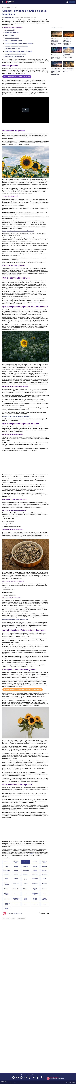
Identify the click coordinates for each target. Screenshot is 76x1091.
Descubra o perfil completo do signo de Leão (15, 619)
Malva (16, 904)
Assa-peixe (6, 888)
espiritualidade (6, 918)
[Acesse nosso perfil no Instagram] (13, 1077)
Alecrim (16, 874)
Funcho (6, 866)
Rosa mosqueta (6, 870)
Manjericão (35, 866)
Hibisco (16, 878)
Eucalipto (7, 874)
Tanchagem (35, 904)
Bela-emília (25, 888)
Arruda (6, 908)
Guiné (6, 878)
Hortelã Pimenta (25, 879)
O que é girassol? (9, 30)
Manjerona (44, 883)
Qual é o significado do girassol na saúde (16, 46)
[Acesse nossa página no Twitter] (33, 1077)
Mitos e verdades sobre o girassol (14, 56)
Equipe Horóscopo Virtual (9, 17)
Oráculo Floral (30, 853)
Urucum (44, 904)
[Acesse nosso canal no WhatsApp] (21, 1077)
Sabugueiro (25, 874)
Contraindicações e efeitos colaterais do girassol (18, 51)
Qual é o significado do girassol (13, 40)
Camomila (6, 861)
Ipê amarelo (44, 874)
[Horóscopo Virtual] (20, 2)
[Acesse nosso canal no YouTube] (17, 1077)
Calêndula (35, 870)
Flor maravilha (26, 870)
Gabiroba (26, 883)
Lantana (16, 893)
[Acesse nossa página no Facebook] (37, 1077)
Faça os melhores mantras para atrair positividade (16, 416)
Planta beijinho (16, 888)
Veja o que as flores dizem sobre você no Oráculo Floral (18, 231)
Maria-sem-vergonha (6, 884)
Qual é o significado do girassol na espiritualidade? (19, 43)
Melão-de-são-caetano (16, 899)
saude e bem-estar (21, 918)
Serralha (16, 870)
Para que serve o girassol (12, 38)
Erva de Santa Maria (7, 904)
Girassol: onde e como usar (12, 48)
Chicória (44, 893)
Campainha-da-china (35, 894)
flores (13, 918)
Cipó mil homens (25, 899)
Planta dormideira (44, 899)
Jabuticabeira (35, 883)
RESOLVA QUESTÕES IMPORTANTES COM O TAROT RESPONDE (22, 689)
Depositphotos (13, 1082)
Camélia (25, 893)
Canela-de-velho (44, 862)
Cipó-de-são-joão (16, 862)
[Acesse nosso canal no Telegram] (25, 1077)
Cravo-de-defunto (35, 899)
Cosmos (44, 878)
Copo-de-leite (35, 878)
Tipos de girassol (9, 35)
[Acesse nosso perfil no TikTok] (29, 1077)
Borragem (44, 888)
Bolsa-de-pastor (35, 889)
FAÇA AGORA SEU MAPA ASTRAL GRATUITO (17, 76)
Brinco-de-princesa (6, 894)
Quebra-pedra (16, 883)
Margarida (25, 866)
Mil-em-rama (44, 870)
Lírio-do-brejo (35, 874)
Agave (25, 904)
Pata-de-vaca (44, 866)
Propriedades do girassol (12, 32)
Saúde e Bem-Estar (12, 7)
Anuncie (73, 1082)
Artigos (4, 7)
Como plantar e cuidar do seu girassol (15, 54)
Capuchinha (6, 899)
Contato (68, 1082)
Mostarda (16, 866)
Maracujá (35, 861)
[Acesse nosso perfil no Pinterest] (41, 1077)
